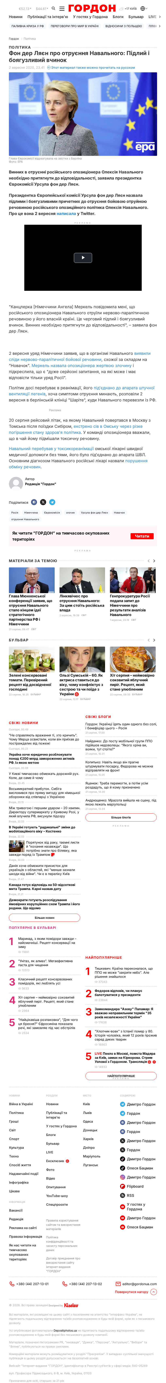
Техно (14, 1156)
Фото (50, 1170)
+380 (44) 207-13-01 (32, 1284)
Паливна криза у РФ (28, 26)
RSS (130, 1195)
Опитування (56, 1187)
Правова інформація (25, 1236)
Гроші (13, 1121)
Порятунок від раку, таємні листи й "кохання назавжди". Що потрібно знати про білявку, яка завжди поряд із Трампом (44, 848)
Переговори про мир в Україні (75, 26)
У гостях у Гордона (90, 17)
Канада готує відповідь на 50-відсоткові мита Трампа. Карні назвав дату (42, 887)
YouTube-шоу (57, 1196)
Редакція (16, 1219)
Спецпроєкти (57, 1204)
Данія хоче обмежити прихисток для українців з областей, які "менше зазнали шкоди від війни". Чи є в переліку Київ (42, 870)
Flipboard (135, 1186)
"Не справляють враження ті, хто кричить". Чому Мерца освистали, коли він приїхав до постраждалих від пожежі (44, 739)
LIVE (49, 1152)
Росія (14, 512)
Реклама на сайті (23, 1228)
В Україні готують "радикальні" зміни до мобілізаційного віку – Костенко (42, 829)
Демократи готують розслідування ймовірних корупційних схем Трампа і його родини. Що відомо (44, 904)
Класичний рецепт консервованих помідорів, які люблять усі (45, 981)
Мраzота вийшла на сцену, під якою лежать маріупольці (120, 802)
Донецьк (90, 1130)
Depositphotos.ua (65, 1330)
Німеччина (31, 512)
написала (66, 213)
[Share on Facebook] (34, 502)
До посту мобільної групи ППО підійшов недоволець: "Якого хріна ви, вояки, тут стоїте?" (118, 745)
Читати (142, 536)
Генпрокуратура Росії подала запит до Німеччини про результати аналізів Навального (130, 605)
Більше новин (44, 917)
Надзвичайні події (23, 1174)
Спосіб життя (20, 1165)
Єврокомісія (52, 512)
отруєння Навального (25, 519)
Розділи (51, 1095)
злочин (70, 512)
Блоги (118, 17)
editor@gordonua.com (139, 1284)
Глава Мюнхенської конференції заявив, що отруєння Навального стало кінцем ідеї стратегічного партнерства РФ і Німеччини (30, 610)
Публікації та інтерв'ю (48, 17)
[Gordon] (92, 8)
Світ (33, 629)
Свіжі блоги (98, 717)
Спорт (14, 1139)
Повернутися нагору (131, 1292)
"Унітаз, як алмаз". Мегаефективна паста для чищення (45, 963)
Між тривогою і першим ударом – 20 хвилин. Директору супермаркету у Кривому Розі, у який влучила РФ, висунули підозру (44, 812)
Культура (16, 1148)
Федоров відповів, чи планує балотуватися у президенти (118, 993)
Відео (50, 1178)
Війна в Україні (21, 1104)
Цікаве (14, 1191)
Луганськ (90, 1165)
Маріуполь (91, 1156)
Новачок (119, 512)
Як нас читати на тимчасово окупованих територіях (22, 1252)
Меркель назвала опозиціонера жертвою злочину (82, 365)
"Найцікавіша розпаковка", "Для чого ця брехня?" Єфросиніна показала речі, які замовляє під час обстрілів (48, 1024)
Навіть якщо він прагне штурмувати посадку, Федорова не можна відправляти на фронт (119, 766)
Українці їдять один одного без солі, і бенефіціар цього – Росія (121, 726)
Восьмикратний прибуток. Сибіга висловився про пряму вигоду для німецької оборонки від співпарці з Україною (44, 793)
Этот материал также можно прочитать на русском (93, 67)
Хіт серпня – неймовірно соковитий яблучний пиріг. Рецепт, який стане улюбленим (46, 1001)
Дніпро (89, 1148)
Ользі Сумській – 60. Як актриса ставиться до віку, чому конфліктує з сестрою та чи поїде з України (81, 684)
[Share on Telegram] (52, 502)
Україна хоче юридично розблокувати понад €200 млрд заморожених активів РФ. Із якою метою (41, 758)
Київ (86, 1104)
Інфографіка (19, 1182)
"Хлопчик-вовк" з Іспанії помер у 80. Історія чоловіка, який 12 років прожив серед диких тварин (126, 1035)
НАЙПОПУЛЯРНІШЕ (103, 957)
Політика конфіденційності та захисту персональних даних (62, 1243)
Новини (15, 17)
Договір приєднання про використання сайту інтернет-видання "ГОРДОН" (63, 1265)
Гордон (14, 38)
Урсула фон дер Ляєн (94, 512)
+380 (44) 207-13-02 (85, 1284)
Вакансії (15, 1210)
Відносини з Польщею (123, 26)
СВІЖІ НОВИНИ (23, 723)
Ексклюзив (55, 1161)
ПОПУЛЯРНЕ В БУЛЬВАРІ (32, 928)
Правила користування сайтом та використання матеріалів (63, 1225)
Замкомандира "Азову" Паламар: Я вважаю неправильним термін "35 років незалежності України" (124, 1013)
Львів (87, 1113)
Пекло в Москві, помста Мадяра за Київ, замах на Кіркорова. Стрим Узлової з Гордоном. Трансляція (125, 1057)
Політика (30, 38)
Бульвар (136, 17)
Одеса (88, 1121)
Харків (88, 1139)
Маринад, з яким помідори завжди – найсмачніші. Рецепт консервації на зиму (47, 943)
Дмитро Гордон (141, 1104)
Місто (87, 1095)
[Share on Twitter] (43, 502)
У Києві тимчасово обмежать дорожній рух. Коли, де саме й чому (44, 776)
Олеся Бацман (140, 1168)
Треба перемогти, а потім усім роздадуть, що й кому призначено (116, 785)
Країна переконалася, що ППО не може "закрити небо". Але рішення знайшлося (124, 972)
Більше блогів (121, 817)
